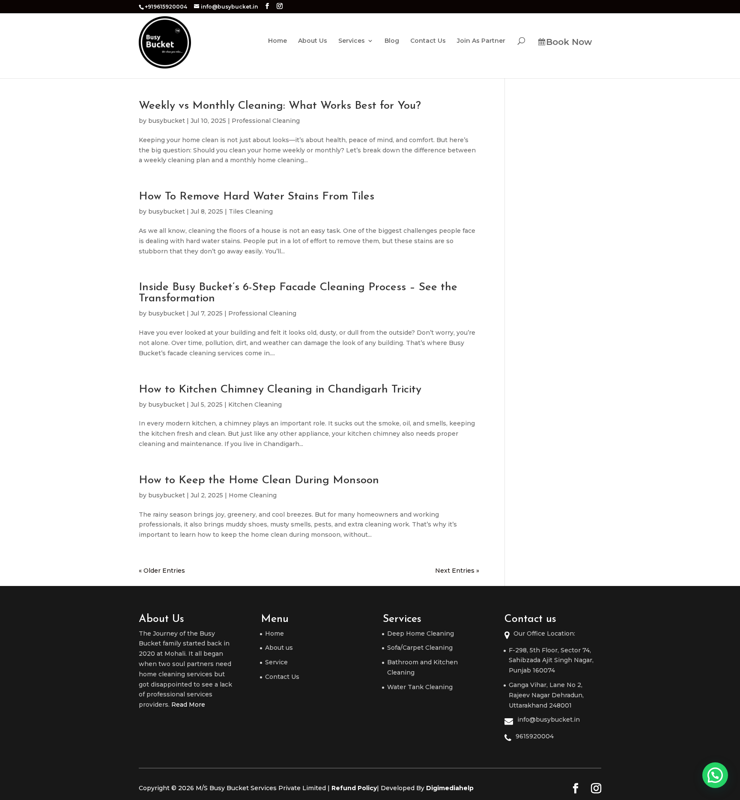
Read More (188, 704)
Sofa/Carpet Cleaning (420, 647)
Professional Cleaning (266, 121)
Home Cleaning (253, 495)
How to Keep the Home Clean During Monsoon (259, 480)
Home (277, 41)
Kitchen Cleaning (255, 404)
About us (279, 647)
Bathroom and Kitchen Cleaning (422, 667)
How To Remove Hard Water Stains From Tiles (256, 196)
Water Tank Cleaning (420, 687)
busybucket (166, 121)
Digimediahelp (450, 788)
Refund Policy (354, 788)
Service (276, 662)
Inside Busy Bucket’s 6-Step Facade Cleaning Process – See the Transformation (298, 293)
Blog (392, 41)
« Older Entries (162, 570)
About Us (312, 41)
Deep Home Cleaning (420, 633)
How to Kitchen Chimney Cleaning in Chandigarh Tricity (280, 390)
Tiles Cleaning (251, 211)
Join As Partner (481, 41)
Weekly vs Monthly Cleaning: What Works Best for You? (280, 106)
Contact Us (428, 41)
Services (351, 41)
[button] (715, 775)
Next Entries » (457, 570)
